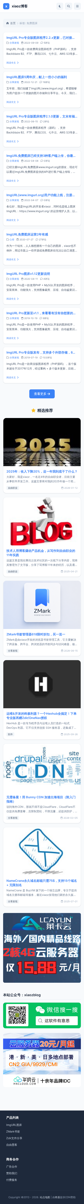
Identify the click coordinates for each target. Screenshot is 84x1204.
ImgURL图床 (14, 1124)
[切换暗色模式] (59, 6)
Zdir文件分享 (14, 1138)
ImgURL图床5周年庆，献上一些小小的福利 (36, 77)
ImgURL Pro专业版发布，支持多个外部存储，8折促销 (42, 352)
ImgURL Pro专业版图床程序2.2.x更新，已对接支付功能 (42, 38)
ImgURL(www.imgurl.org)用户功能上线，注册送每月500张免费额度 (42, 195)
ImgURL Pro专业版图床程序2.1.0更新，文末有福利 (42, 116)
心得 (12, 239)
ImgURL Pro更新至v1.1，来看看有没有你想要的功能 (42, 313)
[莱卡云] (42, 948)
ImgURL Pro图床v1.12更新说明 (28, 274)
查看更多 (40, 394)
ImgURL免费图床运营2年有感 (27, 234)
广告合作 (11, 1166)
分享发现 (14, 42)
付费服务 (11, 1179)
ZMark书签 (13, 1131)
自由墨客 (11, 1144)
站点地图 (45, 1197)
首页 (13, 23)
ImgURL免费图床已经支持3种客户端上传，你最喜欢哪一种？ (42, 156)
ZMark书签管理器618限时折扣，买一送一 (35, 634)
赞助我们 (11, 1173)
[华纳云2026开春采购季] (42, 1060)
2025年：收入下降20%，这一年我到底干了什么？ (42, 471)
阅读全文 (11, 62)
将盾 (57, 1197)
